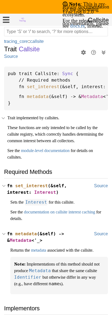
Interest (45, 199)
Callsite (98, 20)
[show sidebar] (6, 20)
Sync (67, 73)
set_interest (43, 87)
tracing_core (16, 41)
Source (11, 56)
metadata (38, 96)
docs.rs (95, 28)
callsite (38, 41)
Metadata (92, 96)
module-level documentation (51, 157)
